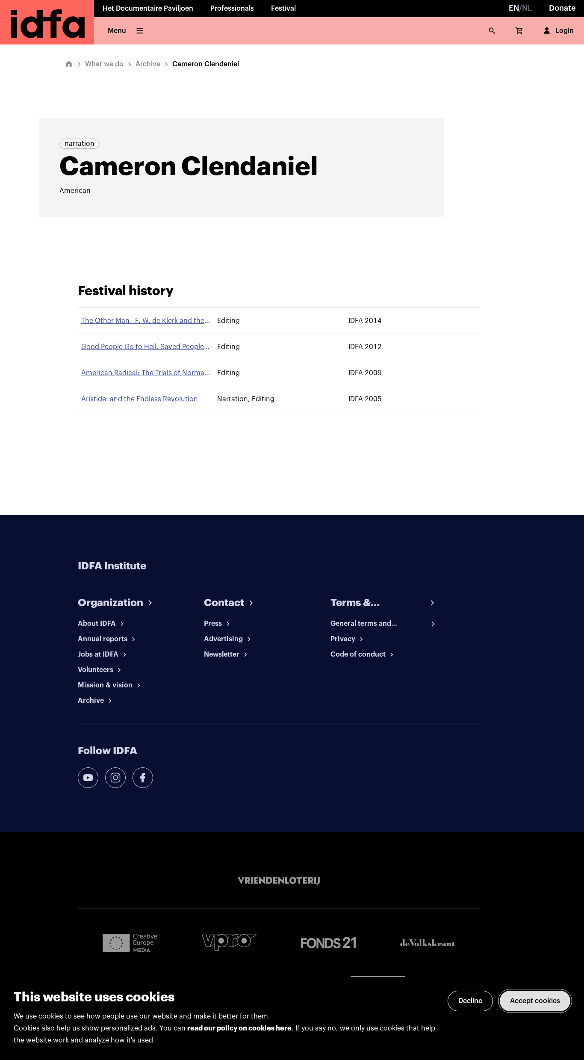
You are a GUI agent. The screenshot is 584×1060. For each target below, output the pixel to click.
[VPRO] (229, 942)
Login (564, 30)
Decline (470, 1001)
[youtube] (88, 777)
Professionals (232, 8)
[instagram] (115, 777)
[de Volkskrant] (427, 942)
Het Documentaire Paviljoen (148, 8)
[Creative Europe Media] (130, 942)
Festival (283, 8)
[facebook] (143, 777)
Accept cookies (535, 1001)
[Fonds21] (328, 942)
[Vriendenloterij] (279, 881)
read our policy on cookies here (239, 1028)
